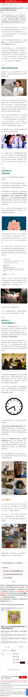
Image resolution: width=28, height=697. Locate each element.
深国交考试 (17, 685)
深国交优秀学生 (8, 608)
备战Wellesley (7, 695)
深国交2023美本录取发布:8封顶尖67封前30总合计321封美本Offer (14, 635)
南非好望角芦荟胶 (7, 693)
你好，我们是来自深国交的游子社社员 (12, 574)
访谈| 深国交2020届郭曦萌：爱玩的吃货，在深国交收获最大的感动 (14, 638)
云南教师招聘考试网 (17, 693)
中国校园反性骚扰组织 (17, 692)
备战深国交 (5, 687)
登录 (9, 669)
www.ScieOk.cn (9, 688)
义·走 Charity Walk (7, 577)
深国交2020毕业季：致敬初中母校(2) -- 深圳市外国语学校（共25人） (14, 631)
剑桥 (7, 44)
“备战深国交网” (10, 585)
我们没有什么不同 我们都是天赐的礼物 (13, 571)
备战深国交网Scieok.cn (14, 1)
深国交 (2, 608)
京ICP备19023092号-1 (8, 690)
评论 (24, 12)
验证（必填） (16, 662)
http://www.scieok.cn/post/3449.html (15, 604)
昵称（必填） (16, 654)
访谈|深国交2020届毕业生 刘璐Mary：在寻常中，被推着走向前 (14, 642)
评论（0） (5, 650)
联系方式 (10, 687)
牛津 (4, 284)
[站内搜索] (26, 1)
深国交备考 (3, 685)
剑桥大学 (5, 274)
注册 (13, 669)
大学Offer (11, 4)
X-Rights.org (9, 692)
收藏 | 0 (14, 581)
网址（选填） (16, 659)
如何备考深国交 (10, 685)
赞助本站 (13, 650)
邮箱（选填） (16, 656)
